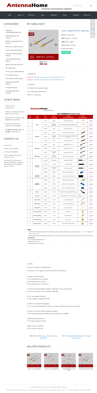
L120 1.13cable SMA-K (52, 369)
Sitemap (65, 387)
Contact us (87, 15)
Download (53, 15)
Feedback (76, 15)
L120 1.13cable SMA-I (34, 369)
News (42, 15)
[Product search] (91, 5)
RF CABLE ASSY (11, 68)
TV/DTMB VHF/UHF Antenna (14, 78)
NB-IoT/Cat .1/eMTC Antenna (14, 46)
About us (20, 15)
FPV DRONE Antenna (12, 75)
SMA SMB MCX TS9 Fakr (69, 369)
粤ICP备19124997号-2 (56, 387)
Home (9, 15)
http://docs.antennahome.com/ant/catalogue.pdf (48, 79)
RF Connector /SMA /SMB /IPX (15, 71)
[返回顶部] (92, 36)
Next (56, 44)
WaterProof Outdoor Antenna (14, 64)
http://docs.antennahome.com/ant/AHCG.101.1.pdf (49, 77)
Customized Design (11, 87)
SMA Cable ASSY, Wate (86, 369)
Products (31, 15)
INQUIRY (67, 52)
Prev (30, 44)
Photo (65, 15)
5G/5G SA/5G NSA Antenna (14, 50)
